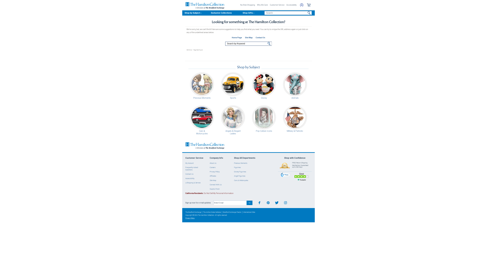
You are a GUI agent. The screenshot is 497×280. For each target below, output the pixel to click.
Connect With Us (216, 185)
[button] (285, 175)
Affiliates (213, 176)
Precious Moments (240, 163)
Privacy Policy (215, 172)
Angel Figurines (239, 176)
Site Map (213, 180)
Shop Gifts (248, 13)
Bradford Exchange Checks (232, 212)
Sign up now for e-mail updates (198, 203)
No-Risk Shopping (247, 5)
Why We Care (262, 5)
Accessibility (291, 5)
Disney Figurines (240, 172)
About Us (213, 163)
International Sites (249, 212)
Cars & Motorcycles (241, 180)
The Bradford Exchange (193, 212)
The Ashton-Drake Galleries (212, 212)
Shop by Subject (192, 13)
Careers (213, 167)
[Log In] (302, 5)
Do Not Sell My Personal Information (209, 193)
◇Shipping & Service (192, 183)
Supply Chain (215, 189)
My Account (189, 163)
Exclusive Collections (221, 13)
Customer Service (277, 5)
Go (269, 44)
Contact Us (189, 174)
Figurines (237, 167)
